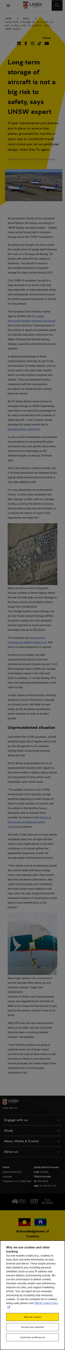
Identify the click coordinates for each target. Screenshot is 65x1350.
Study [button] (8, 1130)
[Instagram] (33, 43)
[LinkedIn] (19, 43)
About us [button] (11, 1152)
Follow (47, 37)
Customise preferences (32, 1337)
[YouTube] (46, 43)
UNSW (8, 18)
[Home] (32, 5)
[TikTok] (39, 43)
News (26, 18)
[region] (32, 1295)
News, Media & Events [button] (21, 1141)
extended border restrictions (24, 429)
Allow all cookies (32, 1317)
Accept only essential (32, 1327)
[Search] (57, 5)
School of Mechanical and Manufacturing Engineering (29, 822)
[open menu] (8, 5)
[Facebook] (26, 43)
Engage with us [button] (16, 1120)
